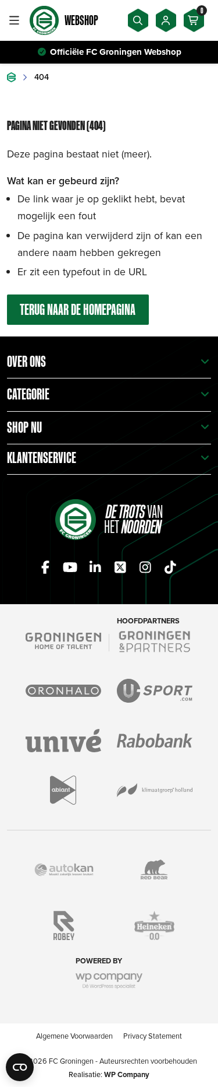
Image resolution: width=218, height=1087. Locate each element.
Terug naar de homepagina (77, 309)
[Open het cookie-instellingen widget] (20, 1067)
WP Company (126, 1074)
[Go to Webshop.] (11, 77)
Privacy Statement (152, 1035)
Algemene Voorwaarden (74, 1035)
